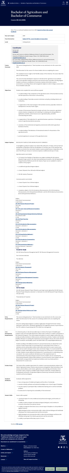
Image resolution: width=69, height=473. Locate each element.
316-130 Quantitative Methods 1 (24, 234)
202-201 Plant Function (22, 219)
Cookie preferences (61, 469)
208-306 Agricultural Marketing (24, 282)
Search (63, 4)
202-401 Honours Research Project (25, 203)
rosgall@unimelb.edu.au (19, 57)
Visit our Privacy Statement (13, 471)
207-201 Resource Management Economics (27, 277)
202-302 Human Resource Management (26, 272)
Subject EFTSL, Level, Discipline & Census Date (35, 39)
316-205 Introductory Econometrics (25, 239)
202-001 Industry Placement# (23, 267)
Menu (67, 4)
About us (3, 446)
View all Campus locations (31, 459)
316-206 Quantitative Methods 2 (24, 244)
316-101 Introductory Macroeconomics (26, 224)
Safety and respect (6, 452)
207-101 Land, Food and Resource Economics (28, 209)
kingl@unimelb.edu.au (19, 63)
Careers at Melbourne (6, 449)
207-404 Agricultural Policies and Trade (26, 310)
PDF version (19, 424)
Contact (3, 459)
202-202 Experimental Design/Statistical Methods (29, 214)
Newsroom (3, 456)
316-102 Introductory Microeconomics (26, 229)
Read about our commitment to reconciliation (13, 441)
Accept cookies (50, 469)
